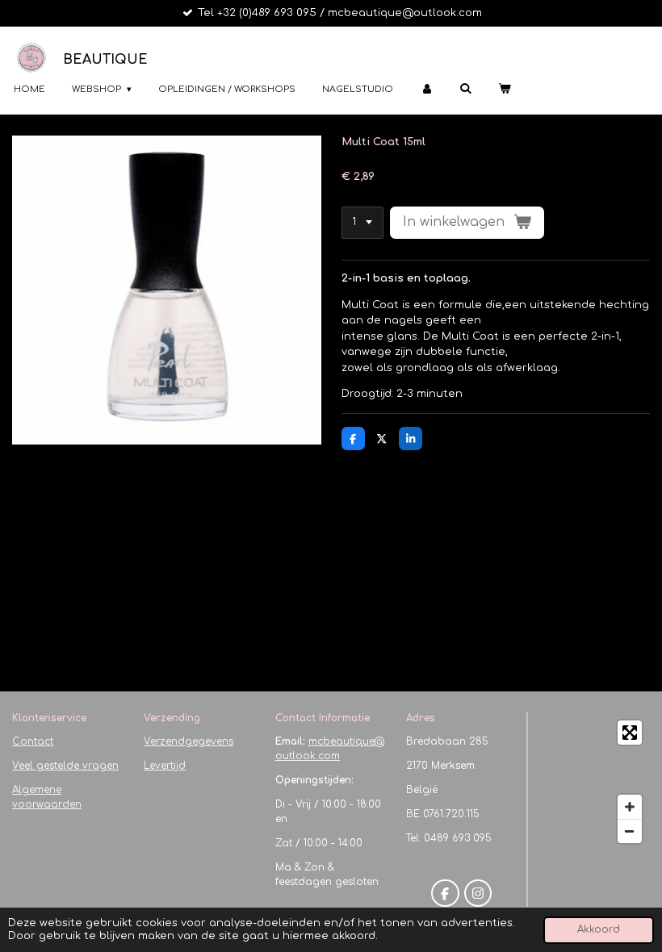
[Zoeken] (465, 88)
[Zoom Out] (630, 831)
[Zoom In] (630, 807)
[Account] (426, 90)
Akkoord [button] (598, 930)
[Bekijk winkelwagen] (504, 90)
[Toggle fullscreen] (630, 732)
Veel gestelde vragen (65, 765)
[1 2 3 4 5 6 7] (362, 223)
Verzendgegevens (188, 741)
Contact (32, 741)
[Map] (594, 781)
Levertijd (165, 765)
